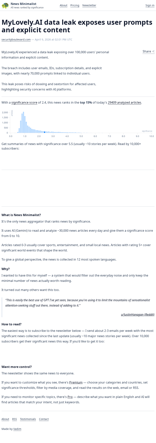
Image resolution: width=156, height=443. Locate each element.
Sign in (150, 5)
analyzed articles (124, 102)
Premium (76, 382)
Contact (44, 419)
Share (147, 51)
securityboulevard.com (16, 39)
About (63, 5)
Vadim (17, 429)
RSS (14, 419)
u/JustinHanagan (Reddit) (137, 314)
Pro (70, 397)
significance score (24, 102)
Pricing (74, 5)
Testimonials (28, 419)
